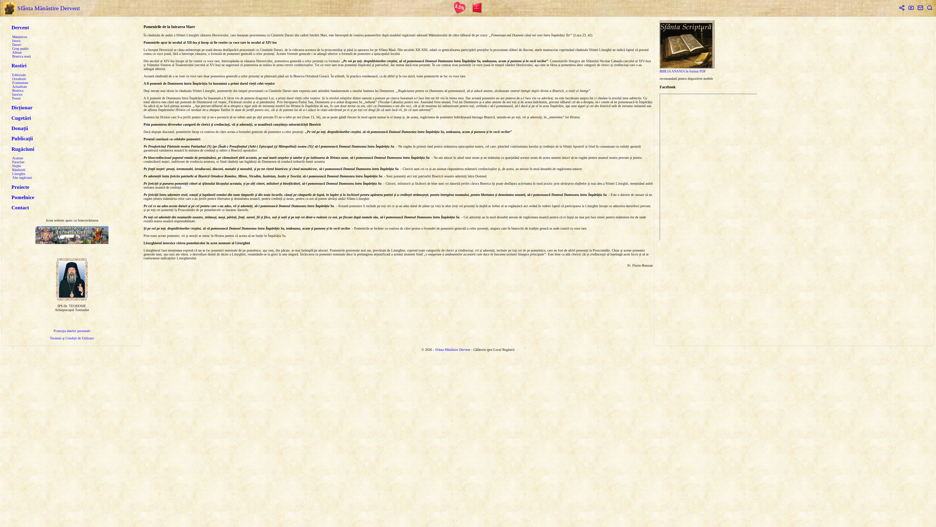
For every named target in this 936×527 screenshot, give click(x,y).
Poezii (16, 98)
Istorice (17, 94)
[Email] (920, 8)
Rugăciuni (22, 149)
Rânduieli (18, 170)
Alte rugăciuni (22, 178)
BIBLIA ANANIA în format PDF (683, 71)
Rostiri (19, 66)
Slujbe (16, 166)
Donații (19, 128)
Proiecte (20, 187)
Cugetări (21, 118)
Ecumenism (20, 83)
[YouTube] (911, 8)
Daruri (16, 45)
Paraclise (18, 162)
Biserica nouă (21, 56)
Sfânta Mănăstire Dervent (452, 350)
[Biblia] (477, 8)
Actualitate (19, 87)
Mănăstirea (19, 37)
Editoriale (19, 75)
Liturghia (18, 174)
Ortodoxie (19, 79)
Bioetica (17, 90)
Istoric (16, 41)
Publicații (22, 139)
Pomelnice (22, 197)
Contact (20, 208)
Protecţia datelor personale (72, 331)
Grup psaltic (20, 49)
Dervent (20, 27)
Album (17, 52)
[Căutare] (930, 8)
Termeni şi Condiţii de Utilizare (72, 338)
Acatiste (17, 158)
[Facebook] (902, 8)
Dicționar (21, 108)
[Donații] (460, 8)
